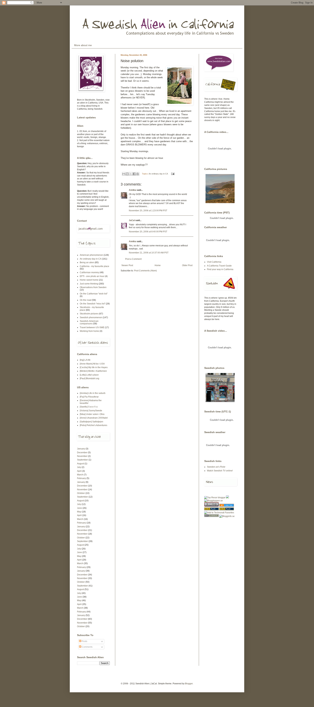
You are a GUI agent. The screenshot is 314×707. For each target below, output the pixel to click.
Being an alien (87, 262)
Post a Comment (133, 259)
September (82, 460)
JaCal (132, 220)
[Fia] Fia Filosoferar (89, 397)
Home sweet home (89, 280)
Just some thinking (89, 283)
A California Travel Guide (219, 265)
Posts (84, 641)
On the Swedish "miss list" (92, 303)
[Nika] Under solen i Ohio (92, 414)
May (79, 511)
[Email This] (124, 174)
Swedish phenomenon (91, 317)
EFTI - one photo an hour (92, 276)
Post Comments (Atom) (145, 270)
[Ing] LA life (85, 360)
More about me (83, 45)
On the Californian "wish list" (94, 293)
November (82, 456)
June (79, 508)
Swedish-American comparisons (89, 322)
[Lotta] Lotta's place (89, 375)
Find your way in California (220, 269)
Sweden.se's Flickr (216, 467)
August (80, 463)
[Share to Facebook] (134, 174)
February (81, 478)
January (81, 448)
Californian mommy (89, 272)
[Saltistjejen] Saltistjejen (91, 421)
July (79, 467)
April (79, 471)
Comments (86, 647)
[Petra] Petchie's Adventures (93, 425)
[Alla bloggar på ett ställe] (227, 516)
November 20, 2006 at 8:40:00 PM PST (148, 231)
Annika (132, 190)
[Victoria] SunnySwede (91, 410)
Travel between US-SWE (92, 327)
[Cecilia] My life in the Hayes (94, 367)
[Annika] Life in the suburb (92, 393)
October (81, 493)
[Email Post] (172, 174)
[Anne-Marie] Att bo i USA (92, 363)
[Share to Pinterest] (137, 174)
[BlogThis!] (127, 174)
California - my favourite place (94, 266)
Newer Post (127, 265)
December (82, 452)
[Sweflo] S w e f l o (89, 407)
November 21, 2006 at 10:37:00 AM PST (148, 252)
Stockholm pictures (89, 313)
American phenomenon (91, 255)
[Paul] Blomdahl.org (89, 378)
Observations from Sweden (93, 287)
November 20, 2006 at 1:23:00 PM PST (148, 210)
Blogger (189, 683)
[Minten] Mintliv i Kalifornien (93, 371)
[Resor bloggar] (215, 497)
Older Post (187, 265)
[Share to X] (130, 174)
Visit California (214, 262)
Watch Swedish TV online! (220, 470)
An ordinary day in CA (158, 174)
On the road (85, 300)
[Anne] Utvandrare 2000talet (94, 418)
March (80, 474)
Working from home (89, 331)
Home (158, 265)
